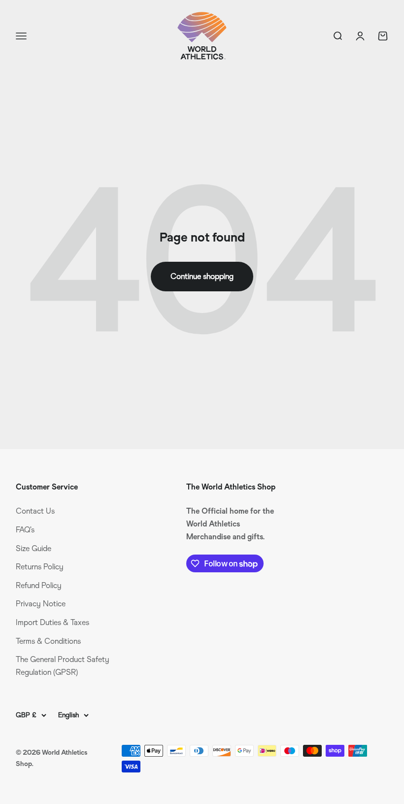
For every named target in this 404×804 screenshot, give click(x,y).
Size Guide (33, 548)
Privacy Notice (41, 603)
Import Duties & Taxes (52, 622)
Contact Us (35, 511)
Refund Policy (39, 585)
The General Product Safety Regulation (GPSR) (62, 666)
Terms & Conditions (48, 641)
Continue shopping (202, 276)
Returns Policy (40, 566)
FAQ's (25, 529)
